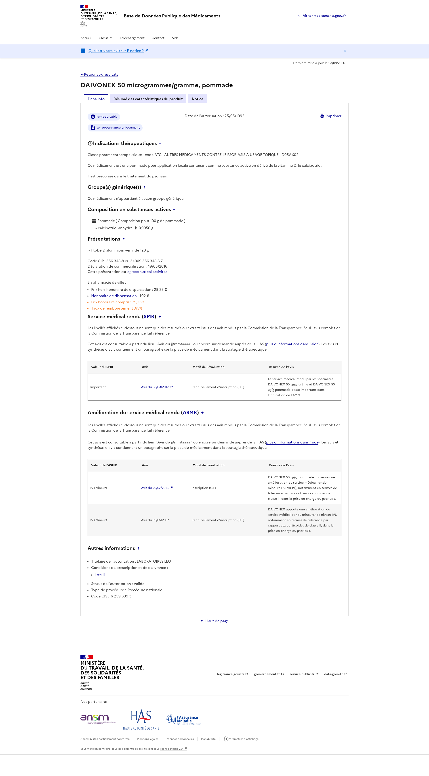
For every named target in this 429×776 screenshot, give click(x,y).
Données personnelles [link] (180, 739)
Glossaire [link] (106, 38)
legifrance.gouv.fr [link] (230, 674)
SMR (149, 317)
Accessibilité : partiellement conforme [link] (105, 739)
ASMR (190, 413)
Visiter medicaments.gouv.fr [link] (324, 15)
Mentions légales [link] (147, 739)
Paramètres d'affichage (243, 739)
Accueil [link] (86, 38)
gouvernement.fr (267, 674)
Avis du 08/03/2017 (155, 387)
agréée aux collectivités (147, 271)
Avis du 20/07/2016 (154, 488)
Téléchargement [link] (132, 38)
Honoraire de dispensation (114, 295)
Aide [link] (175, 38)
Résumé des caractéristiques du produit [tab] (148, 99)
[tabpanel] (214, 359)
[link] (172, 16)
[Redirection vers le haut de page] (161, 143)
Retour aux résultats (101, 74)
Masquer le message (345, 50)
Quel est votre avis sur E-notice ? (116, 50)
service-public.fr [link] (302, 674)
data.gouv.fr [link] (333, 674)
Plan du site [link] (208, 739)
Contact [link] (158, 38)
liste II (100, 574)
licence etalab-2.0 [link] (171, 749)
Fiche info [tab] (96, 99)
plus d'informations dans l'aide (292, 344)
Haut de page (217, 621)
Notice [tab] (197, 99)
